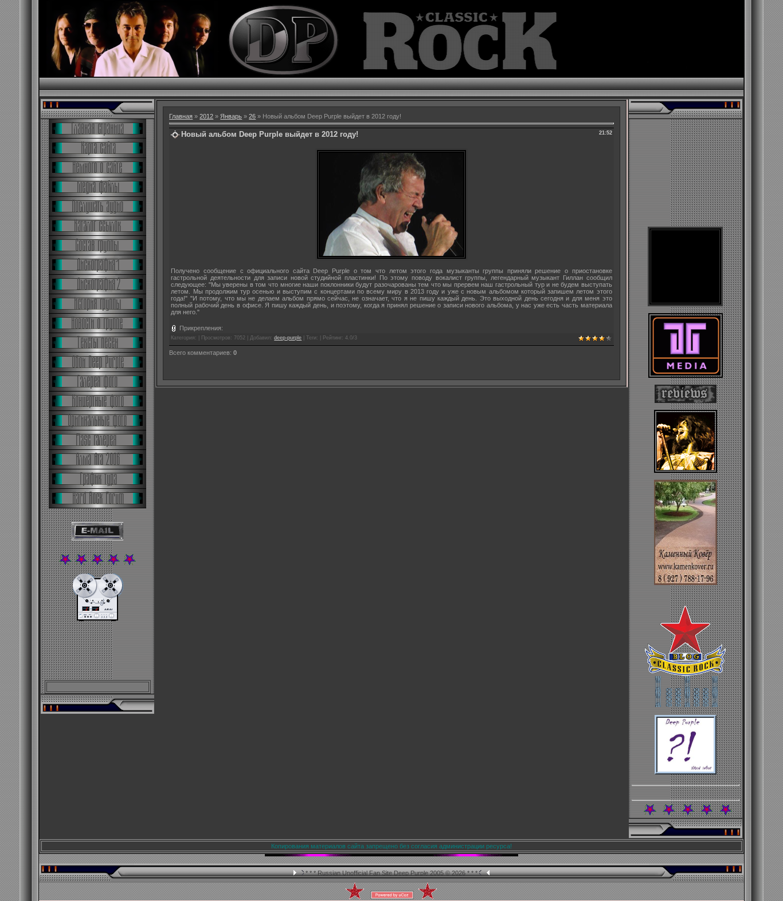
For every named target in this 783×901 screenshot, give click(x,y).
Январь (231, 116)
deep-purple (288, 338)
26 (252, 116)
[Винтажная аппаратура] (97, 618)
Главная (181, 116)
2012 (206, 116)
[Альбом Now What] (686, 772)
